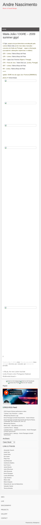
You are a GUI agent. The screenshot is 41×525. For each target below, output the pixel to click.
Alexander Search (9, 450)
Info (2, 497)
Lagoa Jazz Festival (13, 59)
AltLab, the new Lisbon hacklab (14, 371)
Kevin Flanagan (8, 473)
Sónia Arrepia (13, 78)
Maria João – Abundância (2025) (13, 425)
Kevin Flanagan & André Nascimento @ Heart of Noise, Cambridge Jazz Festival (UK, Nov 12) (19, 420)
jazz (16, 364)
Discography (6, 505)
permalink (5, 365)
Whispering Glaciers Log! (11, 415)
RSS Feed (13, 407)
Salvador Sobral (8, 486)
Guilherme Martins (9, 463)
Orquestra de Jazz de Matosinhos (13, 484)
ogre (25, 364)
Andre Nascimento (20, 4)
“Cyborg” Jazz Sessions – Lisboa (13, 413)
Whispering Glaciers (9, 423)
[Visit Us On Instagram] (13, 381)
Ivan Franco (7, 465)
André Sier (7, 452)
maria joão (20, 364)
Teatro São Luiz (21, 62)
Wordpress (36, 522)
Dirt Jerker (7, 456)
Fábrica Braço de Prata (19, 53)
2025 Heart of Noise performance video (15, 411)
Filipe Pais (7, 458)
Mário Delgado (8, 482)
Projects (4, 510)
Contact (4, 518)
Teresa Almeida (8, 488)
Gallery (4, 514)
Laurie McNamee (9, 475)
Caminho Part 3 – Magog (11, 427)
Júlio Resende (8, 471)
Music (4, 29)
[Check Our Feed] (13, 382)
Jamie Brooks (8, 467)
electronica (11, 364)
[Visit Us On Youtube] (25, 382)
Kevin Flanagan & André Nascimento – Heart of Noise (19, 417)
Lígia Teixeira (7, 477)
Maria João (11, 46)
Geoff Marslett (8, 461)
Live (2, 501)
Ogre (5, 43)
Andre (18, 362)
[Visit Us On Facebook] (27, 381)
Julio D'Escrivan (8, 469)
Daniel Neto (7, 454)
